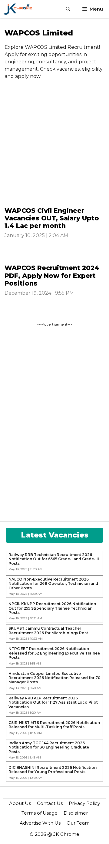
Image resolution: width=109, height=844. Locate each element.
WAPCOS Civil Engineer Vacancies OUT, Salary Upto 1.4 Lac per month (52, 218)
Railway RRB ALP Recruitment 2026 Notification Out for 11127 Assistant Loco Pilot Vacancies (53, 702)
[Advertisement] (54, 145)
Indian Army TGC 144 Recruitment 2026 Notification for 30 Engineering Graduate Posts (48, 747)
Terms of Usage (39, 813)
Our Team (78, 823)
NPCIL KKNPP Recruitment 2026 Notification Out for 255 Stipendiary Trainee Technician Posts (52, 608)
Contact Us (50, 803)
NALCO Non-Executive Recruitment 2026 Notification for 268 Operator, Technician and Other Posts (53, 583)
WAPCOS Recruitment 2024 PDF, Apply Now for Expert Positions (52, 275)
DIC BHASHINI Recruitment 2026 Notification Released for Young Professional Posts (52, 769)
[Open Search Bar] (68, 9)
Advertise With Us (40, 823)
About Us (20, 803)
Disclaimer (76, 813)
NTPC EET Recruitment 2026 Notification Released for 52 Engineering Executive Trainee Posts (54, 653)
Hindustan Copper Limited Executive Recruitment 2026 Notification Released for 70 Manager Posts (54, 678)
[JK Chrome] (17, 9)
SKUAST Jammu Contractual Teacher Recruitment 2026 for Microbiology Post (48, 630)
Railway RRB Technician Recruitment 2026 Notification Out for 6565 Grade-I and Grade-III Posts (53, 559)
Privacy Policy (84, 803)
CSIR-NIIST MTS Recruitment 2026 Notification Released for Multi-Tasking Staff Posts (54, 725)
